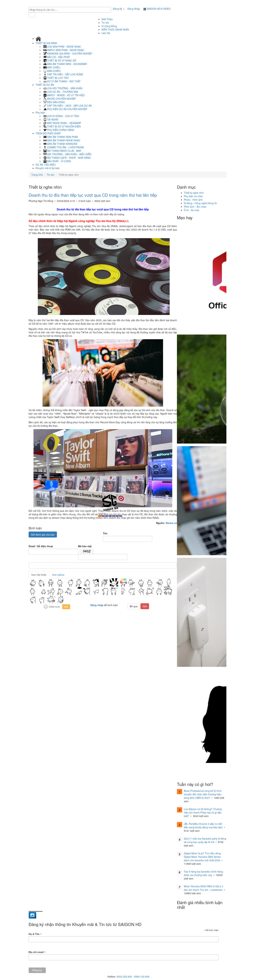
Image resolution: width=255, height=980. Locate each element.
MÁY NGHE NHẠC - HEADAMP (64, 123)
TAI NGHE (52, 119)
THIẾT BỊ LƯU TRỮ (58, 78)
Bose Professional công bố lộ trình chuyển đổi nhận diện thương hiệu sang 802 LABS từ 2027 (203, 794)
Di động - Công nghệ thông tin (200, 203)
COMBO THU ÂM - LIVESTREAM (65, 147)
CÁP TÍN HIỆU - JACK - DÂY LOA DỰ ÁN (69, 105)
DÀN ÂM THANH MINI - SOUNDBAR (67, 64)
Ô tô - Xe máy (191, 210)
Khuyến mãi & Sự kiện (48, 168)
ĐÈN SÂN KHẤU (56, 102)
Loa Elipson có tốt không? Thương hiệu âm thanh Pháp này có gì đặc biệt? (203, 812)
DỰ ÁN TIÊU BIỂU (46, 164)
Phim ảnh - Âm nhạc (195, 206)
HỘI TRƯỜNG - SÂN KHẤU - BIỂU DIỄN (69, 154)
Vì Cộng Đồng (109, 26)
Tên (105, 533)
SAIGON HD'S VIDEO (158, 8)
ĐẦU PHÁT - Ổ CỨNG (59, 161)
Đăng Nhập (134, 8)
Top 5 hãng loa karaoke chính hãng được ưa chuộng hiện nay (203, 873)
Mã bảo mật (85, 546)
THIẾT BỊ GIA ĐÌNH (47, 43)
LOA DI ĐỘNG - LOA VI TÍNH (63, 116)
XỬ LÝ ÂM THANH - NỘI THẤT (64, 81)
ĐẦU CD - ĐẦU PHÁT (58, 57)
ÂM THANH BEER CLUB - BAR (64, 150)
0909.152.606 (141, 976)
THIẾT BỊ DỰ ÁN (45, 84)
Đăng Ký (117, 8)
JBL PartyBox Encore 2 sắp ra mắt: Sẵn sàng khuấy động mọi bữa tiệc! (203, 825)
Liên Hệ (105, 33)
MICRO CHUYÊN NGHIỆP (61, 98)
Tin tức (105, 22)
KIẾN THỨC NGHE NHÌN (115, 29)
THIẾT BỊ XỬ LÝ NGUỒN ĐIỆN (64, 126)
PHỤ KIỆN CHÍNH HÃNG (60, 130)
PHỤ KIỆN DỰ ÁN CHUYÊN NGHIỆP (67, 109)
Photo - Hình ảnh (193, 199)
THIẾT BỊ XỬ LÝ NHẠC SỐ (61, 60)
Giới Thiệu (107, 19)
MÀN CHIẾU (54, 71)
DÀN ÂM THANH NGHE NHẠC (63, 140)
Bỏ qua (134, 606)
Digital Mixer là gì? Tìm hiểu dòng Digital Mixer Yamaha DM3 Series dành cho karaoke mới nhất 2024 (202, 857)
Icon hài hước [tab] (38, 574)
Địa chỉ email (37, 952)
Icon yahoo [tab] (58, 574)
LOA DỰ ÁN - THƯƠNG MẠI (62, 91)
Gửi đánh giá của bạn (43, 534)
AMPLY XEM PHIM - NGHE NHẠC (65, 50)
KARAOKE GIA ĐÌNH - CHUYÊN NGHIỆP (69, 53)
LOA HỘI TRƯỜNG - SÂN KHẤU (65, 88)
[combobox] (70, 9)
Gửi (145, 606)
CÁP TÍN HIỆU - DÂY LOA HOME (65, 74)
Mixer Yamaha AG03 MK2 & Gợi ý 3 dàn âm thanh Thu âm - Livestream (203, 888)
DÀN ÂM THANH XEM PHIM (62, 137)
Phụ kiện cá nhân (193, 196)
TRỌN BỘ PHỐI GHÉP (48, 133)
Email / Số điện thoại (41, 546)
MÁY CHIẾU (53, 67)
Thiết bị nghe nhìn (194, 192)
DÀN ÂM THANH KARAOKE (62, 143)
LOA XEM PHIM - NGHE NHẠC (64, 46)
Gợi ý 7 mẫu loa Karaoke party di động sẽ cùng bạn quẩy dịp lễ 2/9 (205, 840)
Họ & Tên (35, 934)
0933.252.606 (124, 976)
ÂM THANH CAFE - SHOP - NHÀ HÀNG (69, 157)
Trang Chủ (37, 174)
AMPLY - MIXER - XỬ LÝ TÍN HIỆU (66, 95)
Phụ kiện (41, 112)
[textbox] (71, 9)
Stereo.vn (171, 523)
